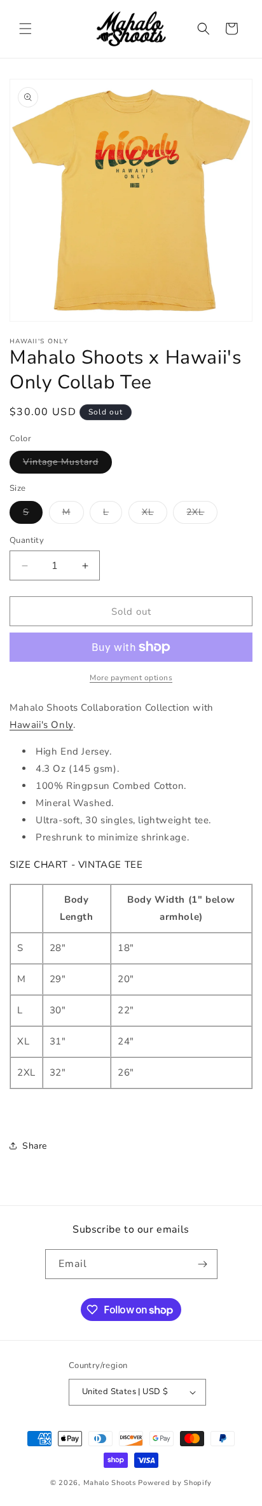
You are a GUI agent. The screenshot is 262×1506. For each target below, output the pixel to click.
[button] (25, 29)
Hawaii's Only (41, 724)
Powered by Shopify (175, 1483)
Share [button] (34, 1146)
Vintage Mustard (67, 464)
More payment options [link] (131, 678)
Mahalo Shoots (109, 1483)
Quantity (27, 540)
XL (154, 514)
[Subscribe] (203, 1264)
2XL (201, 514)
